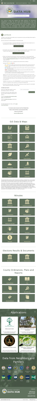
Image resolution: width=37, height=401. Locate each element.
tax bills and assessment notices (12, 58)
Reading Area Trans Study (9, 223)
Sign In (34, 0)
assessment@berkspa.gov (18, 113)
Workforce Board (10, 232)
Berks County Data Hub (9, 3)
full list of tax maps (8, 99)
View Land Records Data (18, 46)
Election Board (27, 223)
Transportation (27, 176)
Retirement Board (27, 241)
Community (27, 140)
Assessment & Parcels (27, 131)
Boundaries (10, 140)
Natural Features (10, 167)
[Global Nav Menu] (2, 1)
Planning (9, 176)
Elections (9, 149)
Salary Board (10, 241)
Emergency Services (27, 149)
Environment (10, 158)
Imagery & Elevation (27, 158)
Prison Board (27, 232)
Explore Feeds (25, 399)
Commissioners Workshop (27, 205)
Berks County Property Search (18, 53)
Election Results (10, 260)
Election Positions (27, 260)
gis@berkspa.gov (32, 391)
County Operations (10, 214)
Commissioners (10, 205)
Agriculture (10, 131)
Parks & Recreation (27, 167)
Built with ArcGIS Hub (5, 399)
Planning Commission (27, 214)
